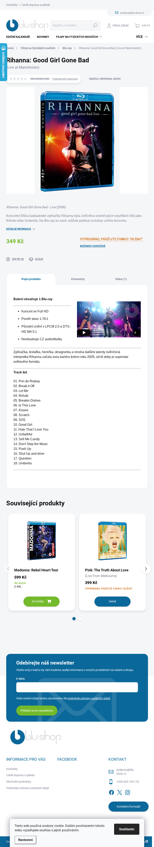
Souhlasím (126, 829)
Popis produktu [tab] (31, 279)
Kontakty (12, 4)
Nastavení (25, 840)
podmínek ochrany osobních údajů (89, 698)
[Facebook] (111, 792)
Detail (112, 601)
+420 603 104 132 (128, 781)
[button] (74, 619)
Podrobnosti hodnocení (65, 78)
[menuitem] (19, 37)
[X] (120, 792)
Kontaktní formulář (128, 806)
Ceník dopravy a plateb (36, 4)
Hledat (95, 25)
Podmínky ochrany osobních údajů (27, 788)
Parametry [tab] (78, 279)
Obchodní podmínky (18, 781)
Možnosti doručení (92, 246)
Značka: (105, 78)
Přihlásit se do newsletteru (36, 710)
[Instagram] (128, 792)
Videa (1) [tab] (121, 279)
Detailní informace (18, 229)
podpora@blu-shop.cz (125, 771)
